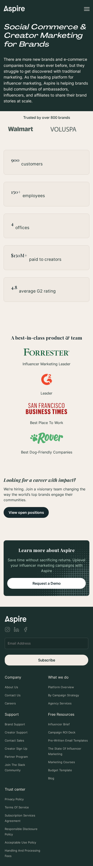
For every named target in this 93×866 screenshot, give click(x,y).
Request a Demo (47, 583)
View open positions (26, 512)
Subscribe (46, 660)
